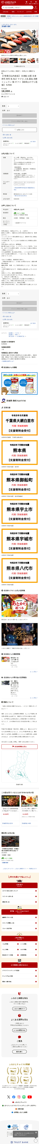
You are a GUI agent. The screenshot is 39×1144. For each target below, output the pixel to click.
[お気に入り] (36, 1141)
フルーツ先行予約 (7, 928)
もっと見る (33, 671)
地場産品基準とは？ (8, 361)
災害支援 (21, 1109)
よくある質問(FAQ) (19, 1030)
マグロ (17, 333)
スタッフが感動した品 (8, 923)
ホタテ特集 (23, 949)
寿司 (16, 334)
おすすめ (29, 11)
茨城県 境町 (5, 862)
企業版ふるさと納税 (20, 1112)
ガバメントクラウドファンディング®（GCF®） (20, 1105)
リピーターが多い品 (7, 896)
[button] (35, 7)
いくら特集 (23, 944)
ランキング (20, 11)
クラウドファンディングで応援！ (11, 970)
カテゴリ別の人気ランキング (10, 890)
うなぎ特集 (5, 944)
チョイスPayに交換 (7, 976)
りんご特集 (5, 949)
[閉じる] (36, 1133)
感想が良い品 (5, 902)
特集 (35, 11)
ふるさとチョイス (21, 1102)
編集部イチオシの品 (7, 917)
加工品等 (11, 336)
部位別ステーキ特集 (7, 955)
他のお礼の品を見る (21, 195)
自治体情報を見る (21, 746)
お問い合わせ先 (7, 137)
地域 (13, 11)
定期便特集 (23, 955)
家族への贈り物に (7, 981)
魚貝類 (11, 333)
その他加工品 (20, 336)
